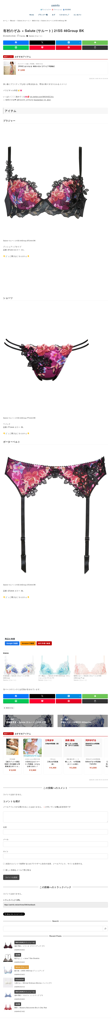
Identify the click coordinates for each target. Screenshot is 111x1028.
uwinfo (55, 5)
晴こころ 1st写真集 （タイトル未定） (73, 762)
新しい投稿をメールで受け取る (18, 870)
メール (6, 839)
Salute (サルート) (35, 36)
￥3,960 (32, 770)
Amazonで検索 (28, 643)
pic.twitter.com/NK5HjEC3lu (42, 96)
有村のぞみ (9, 708)
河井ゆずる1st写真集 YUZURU (93, 762)
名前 (5, 827)
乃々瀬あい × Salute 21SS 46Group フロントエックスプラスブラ (54, 677)
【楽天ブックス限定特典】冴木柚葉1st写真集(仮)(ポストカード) (12, 764)
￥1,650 (21, 70)
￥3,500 (73, 767)
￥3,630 (12, 770)
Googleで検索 (12, 643)
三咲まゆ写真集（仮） (52, 762)
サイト (6, 851)
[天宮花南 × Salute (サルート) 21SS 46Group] (19, 665)
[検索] (105, 928)
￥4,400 (52, 767)
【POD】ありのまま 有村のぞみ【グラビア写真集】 (36, 66)
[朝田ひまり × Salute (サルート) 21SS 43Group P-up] (90, 665)
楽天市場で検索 (44, 643)
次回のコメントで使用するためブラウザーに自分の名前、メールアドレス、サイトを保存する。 (45, 863)
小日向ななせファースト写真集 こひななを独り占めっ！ (32, 763)
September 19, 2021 (42, 100)
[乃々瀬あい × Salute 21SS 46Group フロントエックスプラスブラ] (55, 665)
